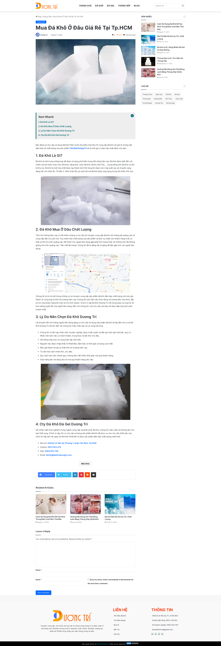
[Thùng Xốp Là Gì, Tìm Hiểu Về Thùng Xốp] (148, 61)
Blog (137, 5)
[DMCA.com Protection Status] (132, 644)
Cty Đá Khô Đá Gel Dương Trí (55, 135)
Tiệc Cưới (179, 99)
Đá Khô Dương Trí (78, 148)
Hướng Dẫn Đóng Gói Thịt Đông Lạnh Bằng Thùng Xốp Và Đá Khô (171, 72)
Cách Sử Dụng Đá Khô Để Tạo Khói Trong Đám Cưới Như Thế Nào (170, 26)
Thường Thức (147, 94)
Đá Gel (110, 5)
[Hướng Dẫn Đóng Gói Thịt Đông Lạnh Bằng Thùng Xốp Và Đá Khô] (85, 504)
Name (39, 570)
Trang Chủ (85, 5)
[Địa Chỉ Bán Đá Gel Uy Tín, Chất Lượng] (120, 504)
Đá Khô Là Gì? (47, 122)
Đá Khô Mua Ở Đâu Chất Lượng (56, 126)
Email (39, 580)
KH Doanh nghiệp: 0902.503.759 (165, 625)
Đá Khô (99, 5)
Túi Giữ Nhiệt (147, 103)
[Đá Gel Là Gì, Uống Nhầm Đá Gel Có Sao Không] (148, 50)
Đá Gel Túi (159, 103)
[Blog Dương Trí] (47, 6)
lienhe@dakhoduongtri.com (59, 455)
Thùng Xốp (124, 5)
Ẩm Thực (169, 99)
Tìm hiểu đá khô (120, 616)
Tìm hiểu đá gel (119, 620)
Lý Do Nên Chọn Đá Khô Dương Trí (58, 130)
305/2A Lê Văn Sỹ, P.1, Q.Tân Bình (165, 616)
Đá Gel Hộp (170, 103)
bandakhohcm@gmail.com (162, 629)
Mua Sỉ (116, 625)
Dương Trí (44, 35)
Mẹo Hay (159, 94)
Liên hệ (116, 634)
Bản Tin (117, 629)
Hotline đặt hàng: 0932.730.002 (164, 620)
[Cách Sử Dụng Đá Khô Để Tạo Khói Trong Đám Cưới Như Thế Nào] (51, 504)
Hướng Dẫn (47, 16)
